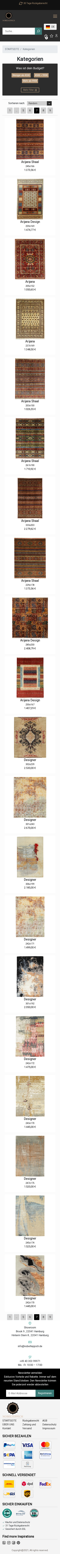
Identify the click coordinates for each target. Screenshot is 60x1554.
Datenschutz (49, 1424)
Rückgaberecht (30, 1420)
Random (33, 103)
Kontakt (6, 1428)
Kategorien (29, 49)
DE (53, 26)
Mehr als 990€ (30, 81)
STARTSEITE (12, 49)
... (16, 110)
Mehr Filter (28, 90)
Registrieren (45, 1393)
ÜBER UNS (8, 1424)
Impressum (48, 1428)
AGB (44, 1420)
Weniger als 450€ (21, 75)
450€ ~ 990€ (41, 75)
